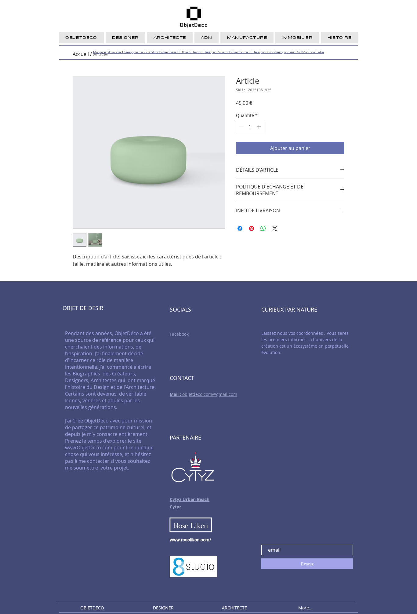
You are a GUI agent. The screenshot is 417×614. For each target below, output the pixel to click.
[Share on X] (274, 228)
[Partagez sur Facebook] (240, 228)
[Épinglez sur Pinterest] (251, 228)
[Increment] (259, 126)
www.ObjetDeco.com (88, 447)
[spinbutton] (250, 126)
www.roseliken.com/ (190, 539)
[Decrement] (241, 126)
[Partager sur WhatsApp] (263, 228)
